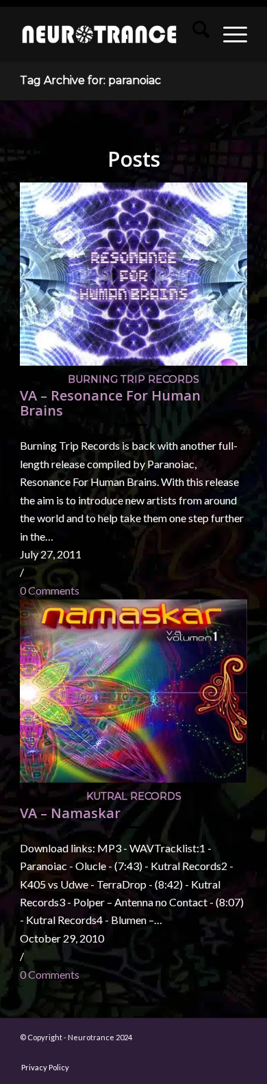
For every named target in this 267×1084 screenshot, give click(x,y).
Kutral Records (133, 796)
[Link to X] (134, 1053)
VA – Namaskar (70, 813)
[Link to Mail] (175, 1053)
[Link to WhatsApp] (196, 1053)
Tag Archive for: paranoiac (90, 80)
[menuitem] (194, 34)
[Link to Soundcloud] (154, 1053)
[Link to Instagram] (93, 1053)
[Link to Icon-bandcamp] (237, 1053)
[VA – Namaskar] (133, 778)
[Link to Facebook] (72, 1053)
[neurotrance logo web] (99, 34)
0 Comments (49, 590)
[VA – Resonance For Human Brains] (133, 361)
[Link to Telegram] (216, 1053)
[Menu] (228, 34)
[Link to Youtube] (113, 1053)
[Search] (194, 34)
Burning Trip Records (133, 379)
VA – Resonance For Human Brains (110, 403)
